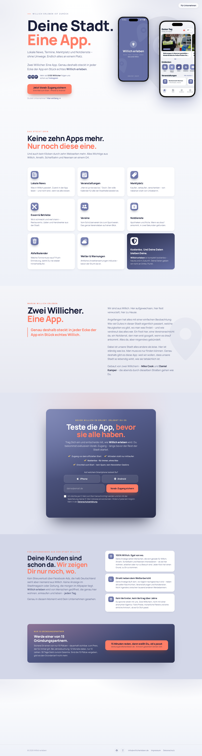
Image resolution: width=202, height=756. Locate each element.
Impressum (156, 750)
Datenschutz (169, 750)
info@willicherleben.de (138, 750)
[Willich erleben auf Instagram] (122, 750)
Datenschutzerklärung (87, 501)
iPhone (84, 478)
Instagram (53, 78)
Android (121, 478)
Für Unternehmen (188, 5)
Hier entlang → (54, 98)
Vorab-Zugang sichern (122, 488)
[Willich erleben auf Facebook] (116, 750)
